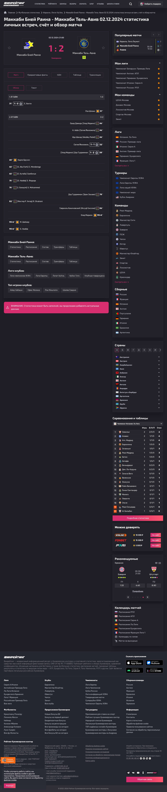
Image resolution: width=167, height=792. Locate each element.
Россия (122, 294)
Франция (123, 299)
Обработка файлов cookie (137, 724)
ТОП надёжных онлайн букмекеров (101, 727)
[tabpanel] (138, 577)
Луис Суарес (9, 730)
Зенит (118, 119)
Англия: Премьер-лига (129, 151)
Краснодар (125, 277)
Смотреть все (121, 166)
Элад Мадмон (87, 215)
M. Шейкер (24, 222)
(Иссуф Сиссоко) (88, 208)
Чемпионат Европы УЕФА (130, 178)
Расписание (31, 247)
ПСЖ (122, 234)
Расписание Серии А (127, 620)
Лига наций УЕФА (127, 188)
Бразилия (123, 328)
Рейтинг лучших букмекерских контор (102, 717)
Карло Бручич (24, 160)
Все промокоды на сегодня (56, 727)
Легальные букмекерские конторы (100, 724)
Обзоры (73, 4)
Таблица (77, 75)
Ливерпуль (125, 225)
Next (159, 35)
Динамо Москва (123, 105)
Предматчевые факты (37, 75)
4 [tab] (140, 597)
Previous (153, 35)
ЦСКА (122, 272)
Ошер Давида (76, 123)
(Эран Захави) (89, 194)
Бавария (124, 230)
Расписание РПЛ (125, 612)
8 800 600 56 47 (63, 768)
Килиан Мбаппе (11, 724)
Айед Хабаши (16, 290)
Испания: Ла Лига (128, 137)
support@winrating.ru (53, 773)
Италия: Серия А (126, 147)
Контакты (130, 717)
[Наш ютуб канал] (138, 773)
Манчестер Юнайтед (129, 253)
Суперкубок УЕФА (93, 700)
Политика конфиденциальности (97, 758)
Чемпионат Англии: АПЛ (127, 73)
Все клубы (49, 704)
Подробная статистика (138, 518)
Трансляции (95, 75)
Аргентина (123, 332)
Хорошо (9, 785)
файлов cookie (10, 780)
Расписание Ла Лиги (127, 624)
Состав (45, 247)
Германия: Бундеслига (129, 156)
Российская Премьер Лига (15, 700)
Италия (122, 323)
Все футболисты (11, 733)
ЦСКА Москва (122, 100)
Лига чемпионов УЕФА (20, 276)
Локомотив (125, 268)
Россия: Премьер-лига (129, 142)
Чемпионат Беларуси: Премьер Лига (133, 69)
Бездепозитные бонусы (55, 721)
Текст (34, 88)
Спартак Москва (123, 114)
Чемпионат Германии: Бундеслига (132, 78)
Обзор (16, 88)
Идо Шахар (77, 137)
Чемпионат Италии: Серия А (129, 83)
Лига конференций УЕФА (96, 694)
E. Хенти (28, 104)
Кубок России (91, 691)
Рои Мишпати (51, 290)
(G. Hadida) (21, 181)
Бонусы (63, 4)
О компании (131, 714)
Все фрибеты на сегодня (55, 730)
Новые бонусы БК (52, 714)
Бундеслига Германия (13, 694)
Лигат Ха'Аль (58, 276)
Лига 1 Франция (11, 697)
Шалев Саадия (69, 290)
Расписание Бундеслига (129, 628)
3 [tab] (138, 597)
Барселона (125, 215)
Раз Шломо (90, 111)
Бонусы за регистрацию (55, 724)
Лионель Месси (11, 717)
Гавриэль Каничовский (69, 208)
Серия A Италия (11, 685)
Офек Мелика (34, 290)
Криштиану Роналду (13, 714)
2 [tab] (135, 597)
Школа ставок (113, 4)
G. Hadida (24, 229)
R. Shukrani (38, 201)
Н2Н (59, 75)
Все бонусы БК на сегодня (56, 733)
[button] (138, 357)
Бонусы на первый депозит (57, 717)
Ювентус (124, 249)
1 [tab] (132, 597)
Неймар (7, 721)
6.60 (138, 585)
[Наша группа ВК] (133, 773)
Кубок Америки (126, 197)
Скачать (83, 4)
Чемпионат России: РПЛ (127, 88)
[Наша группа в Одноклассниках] (143, 773)
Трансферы (59, 247)
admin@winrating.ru (70, 776)
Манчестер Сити (127, 220)
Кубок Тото (74, 276)
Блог (92, 4)
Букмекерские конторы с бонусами (101, 730)
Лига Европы (41, 276)
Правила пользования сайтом (139, 727)
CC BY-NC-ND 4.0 (132, 758)
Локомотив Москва (125, 110)
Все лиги (8, 704)
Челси (123, 239)
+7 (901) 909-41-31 (61, 766)
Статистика (40, 4)
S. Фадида (31, 181)
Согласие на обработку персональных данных (143, 731)
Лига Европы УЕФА (127, 183)
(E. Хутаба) (22, 174)
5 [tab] (143, 597)
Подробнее (137, 591)
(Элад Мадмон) (88, 123)
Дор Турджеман (81, 153)
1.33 (122, 585)
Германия (123, 318)
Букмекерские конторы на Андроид (101, 733)
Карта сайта (90, 761)
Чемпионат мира (126, 192)
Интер (123, 244)
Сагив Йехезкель (81, 145)
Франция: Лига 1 (126, 161)
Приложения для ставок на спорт (100, 714)
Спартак (124, 263)
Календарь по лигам (128, 637)
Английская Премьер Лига (15, 688)
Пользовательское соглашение (97, 752)
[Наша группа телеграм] (128, 773)
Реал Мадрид (126, 211)
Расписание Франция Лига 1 (131, 633)
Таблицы (73, 247)
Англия (122, 309)
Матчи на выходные (128, 641)
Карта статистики (134, 721)
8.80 (154, 585)
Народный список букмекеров (98, 721)
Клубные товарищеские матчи (98, 276)
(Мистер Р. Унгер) (24, 201)
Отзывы (100, 4)
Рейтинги (52, 4)
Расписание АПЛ (125, 616)
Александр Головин (12, 727)
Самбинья (31, 174)
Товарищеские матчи (94, 697)
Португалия (124, 313)
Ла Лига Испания (11, 691)
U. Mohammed (34, 188)
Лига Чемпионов (92, 688)
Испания (124, 304)
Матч (16, 75)
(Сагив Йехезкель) (87, 130)
